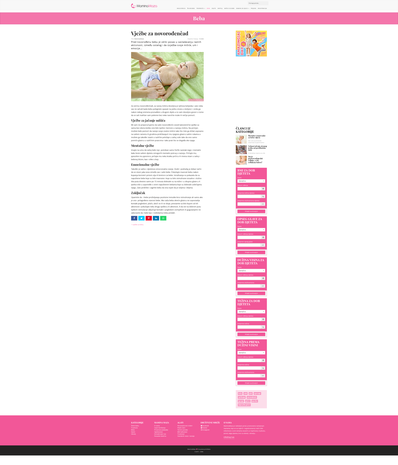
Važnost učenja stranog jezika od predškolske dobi (257, 148)
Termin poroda (182, 430)
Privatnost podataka (161, 430)
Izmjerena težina (243, 324)
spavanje (257, 393)
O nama (157, 426)
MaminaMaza (144, 4)
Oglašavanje (158, 432)
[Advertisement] (251, 89)
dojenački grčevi (244, 405)
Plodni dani (181, 428)
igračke (254, 401)
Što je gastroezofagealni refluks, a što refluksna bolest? (255, 159)
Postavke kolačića (160, 436)
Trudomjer (181, 434)
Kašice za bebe (229, 8)
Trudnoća (200, 8)
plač (250, 393)
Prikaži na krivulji (251, 211)
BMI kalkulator (182, 432)
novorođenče (251, 397)
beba (240, 393)
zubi (245, 393)
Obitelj (220, 8)
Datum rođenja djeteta (245, 234)
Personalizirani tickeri (184, 426)
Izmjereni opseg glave (245, 242)
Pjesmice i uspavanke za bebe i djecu (257, 137)
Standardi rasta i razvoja (185, 436)
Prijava (253, 8)
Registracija (262, 8)
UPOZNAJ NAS (229, 437)
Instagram (205, 430)
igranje (240, 401)
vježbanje (241, 397)
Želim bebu (191, 8)
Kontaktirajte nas (160, 434)
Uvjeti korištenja (159, 428)
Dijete (214, 8)
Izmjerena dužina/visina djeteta (248, 201)
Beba (208, 8)
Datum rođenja (242, 185)
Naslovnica (181, 8)
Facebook (205, 426)
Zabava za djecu (242, 8)
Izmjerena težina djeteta (245, 193)
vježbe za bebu (138, 225)
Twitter (204, 428)
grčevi (248, 401)
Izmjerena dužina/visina (245, 283)
